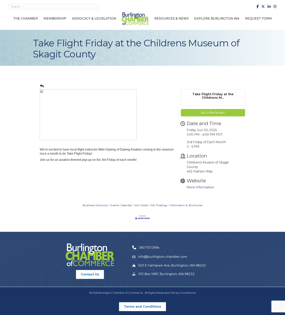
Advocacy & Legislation (94, 18)
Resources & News (171, 18)
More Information (200, 187)
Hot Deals (141, 205)
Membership (54, 18)
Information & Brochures (186, 205)
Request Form (258, 18)
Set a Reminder (213, 112)
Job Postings (158, 205)
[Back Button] (42, 86)
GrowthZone (188, 292)
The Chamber (25, 18)
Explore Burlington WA (216, 18)
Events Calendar (121, 205)
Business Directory (95, 205)
